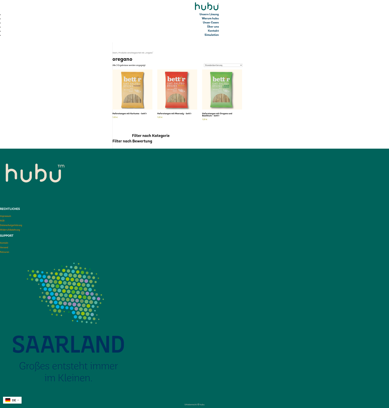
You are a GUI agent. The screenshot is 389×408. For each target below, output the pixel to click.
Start (114, 53)
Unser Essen (211, 22)
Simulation (212, 35)
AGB (2, 221)
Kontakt (213, 31)
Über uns (213, 26)
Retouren (4, 252)
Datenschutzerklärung (11, 225)
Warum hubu (210, 18)
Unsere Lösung (209, 14)
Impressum (5, 216)
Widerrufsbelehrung (10, 230)
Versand (4, 248)
